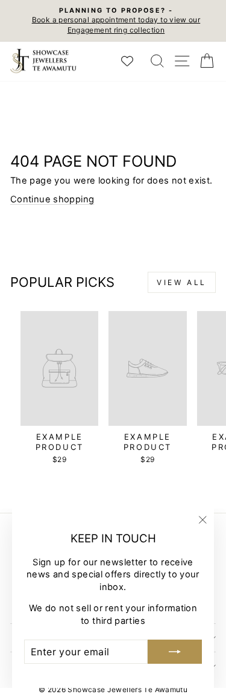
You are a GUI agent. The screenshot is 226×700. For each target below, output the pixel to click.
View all (182, 282)
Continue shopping (52, 199)
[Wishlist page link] (133, 61)
